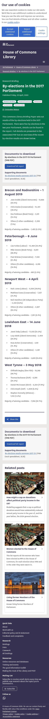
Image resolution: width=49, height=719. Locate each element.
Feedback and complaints (13, 636)
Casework (6, 650)
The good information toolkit (14, 668)
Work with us (8, 630)
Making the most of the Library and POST (19, 671)
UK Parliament (8, 67)
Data (4, 647)
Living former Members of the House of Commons (20, 599)
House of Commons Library (19, 54)
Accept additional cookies (10, 32)
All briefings (7, 653)
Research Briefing (9, 71)
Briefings (6, 644)
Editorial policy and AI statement (16, 633)
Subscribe (11, 689)
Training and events (10, 665)
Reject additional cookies (27, 32)
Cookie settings (41, 31)
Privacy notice (8, 714)
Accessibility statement (11, 717)
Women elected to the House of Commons (21, 550)
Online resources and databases (15, 662)
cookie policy (13, 22)
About (5, 627)
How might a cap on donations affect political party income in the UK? (23, 500)
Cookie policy (20, 714)
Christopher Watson (12, 110)
